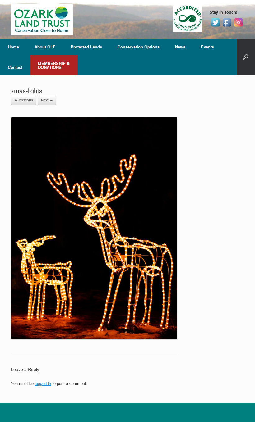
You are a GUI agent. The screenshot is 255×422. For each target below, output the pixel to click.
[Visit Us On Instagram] (238, 26)
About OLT (45, 47)
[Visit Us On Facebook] (227, 26)
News (180, 47)
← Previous (23, 100)
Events (207, 47)
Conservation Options (139, 47)
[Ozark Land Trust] (42, 19)
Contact (15, 67)
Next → (47, 100)
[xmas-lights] (94, 338)
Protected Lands (86, 47)
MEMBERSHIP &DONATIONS (54, 65)
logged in (43, 383)
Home (13, 47)
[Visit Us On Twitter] (215, 26)
